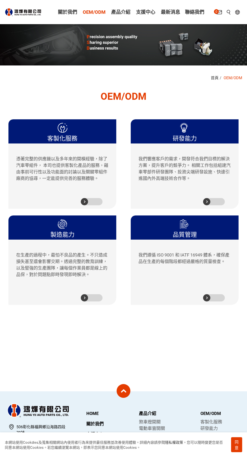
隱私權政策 (174, 442)
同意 (237, 445)
